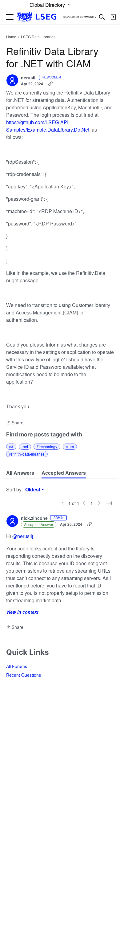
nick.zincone (34, 518)
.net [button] (25, 446)
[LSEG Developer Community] (56, 17)
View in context (22, 612)
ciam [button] (70, 446)
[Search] (101, 17)
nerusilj (29, 78)
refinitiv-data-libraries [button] (27, 454)
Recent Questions (23, 675)
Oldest (33, 489)
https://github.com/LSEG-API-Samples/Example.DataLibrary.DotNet (47, 126)
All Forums (16, 666)
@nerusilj (22, 536)
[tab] (20, 473)
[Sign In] (112, 17)
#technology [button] (47, 446)
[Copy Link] (50, 83)
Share (14, 422)
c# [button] (11, 446)
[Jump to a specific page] (109, 503)
